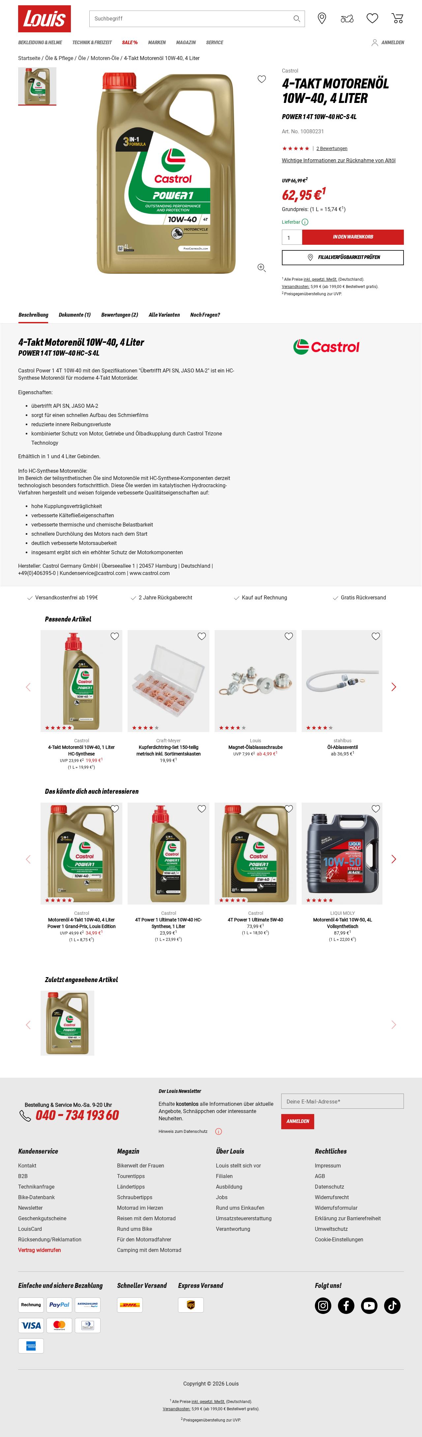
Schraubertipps (134, 1197)
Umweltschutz (331, 1229)
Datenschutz (329, 1187)
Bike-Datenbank (36, 1197)
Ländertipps (131, 1187)
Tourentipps (131, 1176)
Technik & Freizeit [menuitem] (91, 43)
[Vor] (393, 687)
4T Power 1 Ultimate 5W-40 (255, 919)
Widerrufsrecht (332, 1197)
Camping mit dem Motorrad (149, 1250)
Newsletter (30, 1208)
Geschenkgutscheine (42, 1218)
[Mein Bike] (347, 18)
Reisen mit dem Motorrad (146, 1218)
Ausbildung (229, 1187)
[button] (297, 19)
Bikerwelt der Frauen (140, 1166)
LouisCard (30, 1229)
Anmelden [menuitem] (392, 43)
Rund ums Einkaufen (240, 1208)
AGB (320, 1176)
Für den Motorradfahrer (144, 1239)
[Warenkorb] (397, 18)
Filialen (224, 1176)
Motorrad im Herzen (140, 1208)
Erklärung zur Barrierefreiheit (348, 1218)
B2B (23, 1176)
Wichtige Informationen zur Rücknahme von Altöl (339, 160)
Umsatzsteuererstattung (244, 1218)
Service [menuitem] (214, 43)
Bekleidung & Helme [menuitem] (40, 43)
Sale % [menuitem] (129, 43)
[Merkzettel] (372, 18)
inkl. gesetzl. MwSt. (320, 279)
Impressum (328, 1166)
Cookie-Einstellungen (339, 1239)
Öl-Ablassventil (342, 747)
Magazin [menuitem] (186, 43)
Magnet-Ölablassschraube (255, 747)
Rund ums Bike (134, 1229)
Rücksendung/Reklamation (49, 1239)
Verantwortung (233, 1229)
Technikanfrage (36, 1187)
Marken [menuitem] (157, 43)
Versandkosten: (296, 286)
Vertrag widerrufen (39, 1250)
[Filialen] (322, 18)
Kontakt (27, 1166)
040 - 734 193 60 (76, 1116)
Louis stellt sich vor (238, 1166)
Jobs (221, 1197)
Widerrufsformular (336, 1208)
